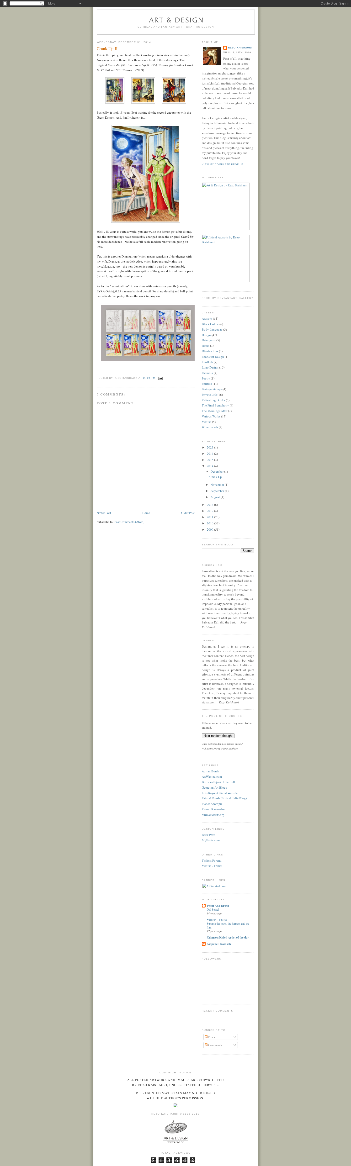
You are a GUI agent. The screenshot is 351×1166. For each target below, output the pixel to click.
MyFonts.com (211, 840)
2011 (210, 517)
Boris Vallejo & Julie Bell (218, 782)
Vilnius (206, 422)
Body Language (212, 329)
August (216, 497)
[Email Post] (160, 378)
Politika (207, 383)
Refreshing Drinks (213, 400)
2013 (210, 504)
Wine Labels (210, 427)
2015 (210, 460)
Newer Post (104, 513)
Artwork (207, 318)
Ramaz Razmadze (213, 809)
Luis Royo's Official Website (220, 793)
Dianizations (210, 351)
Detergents (209, 340)
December (217, 471)
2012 (210, 511)
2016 (210, 453)
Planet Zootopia (212, 804)
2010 (210, 523)
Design (206, 335)
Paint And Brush (218, 905)
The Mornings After (214, 411)
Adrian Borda (210, 771)
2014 (210, 466)
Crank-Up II (107, 48)
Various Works (211, 416)
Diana (205, 345)
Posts (211, 1037)
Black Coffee (210, 324)
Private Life (209, 394)
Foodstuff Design (213, 356)
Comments (214, 1045)
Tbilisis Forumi (212, 860)
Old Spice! (213, 909)
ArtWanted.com (212, 776)
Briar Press (208, 835)
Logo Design (210, 367)
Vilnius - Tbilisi (212, 866)
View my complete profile (222, 164)
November (218, 484)
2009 (210, 529)
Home (146, 513)
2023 (210, 447)
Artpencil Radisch (219, 943)
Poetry (206, 378)
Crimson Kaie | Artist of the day (228, 937)
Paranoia (207, 373)
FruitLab (207, 362)
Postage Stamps (212, 389)
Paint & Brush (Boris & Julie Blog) (224, 798)
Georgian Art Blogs (214, 787)
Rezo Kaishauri (240, 47)
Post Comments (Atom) (129, 522)
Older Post (188, 513)
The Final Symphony (215, 405)
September (218, 491)
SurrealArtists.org (213, 815)
